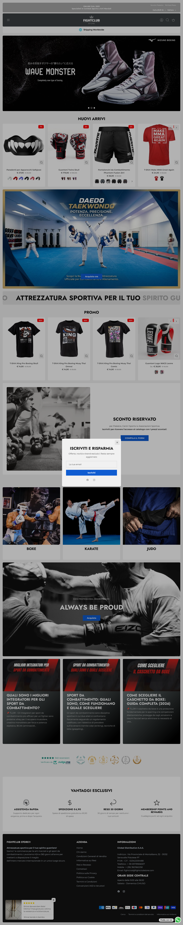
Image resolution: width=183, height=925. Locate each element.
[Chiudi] (117, 442)
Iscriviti (92, 472)
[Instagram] (94, 480)
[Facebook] (87, 480)
